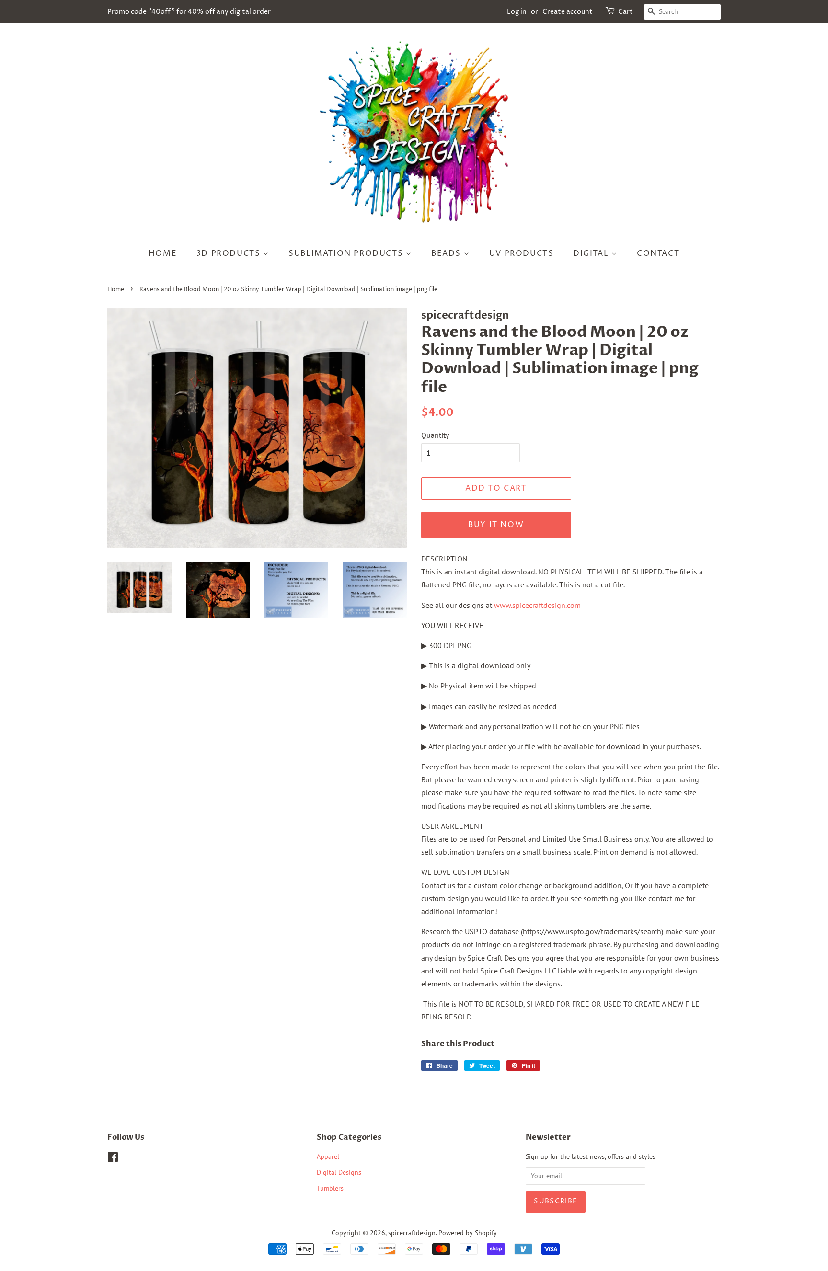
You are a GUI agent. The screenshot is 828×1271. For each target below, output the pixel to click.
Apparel (328, 1156)
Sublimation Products (347, 253)
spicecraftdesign (412, 1232)
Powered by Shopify (467, 1232)
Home (163, 253)
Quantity (435, 435)
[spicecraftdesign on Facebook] (112, 1159)
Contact (658, 253)
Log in (517, 11)
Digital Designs (339, 1172)
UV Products (521, 253)
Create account (567, 11)
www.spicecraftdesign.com (537, 605)
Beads (447, 253)
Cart (625, 11)
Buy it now (496, 524)
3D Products (229, 253)
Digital (592, 253)
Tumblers (330, 1188)
